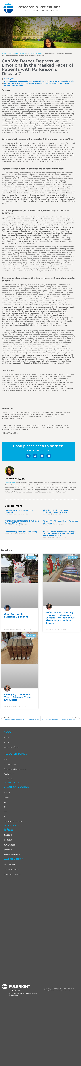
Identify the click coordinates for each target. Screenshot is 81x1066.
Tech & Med (8, 779)
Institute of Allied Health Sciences (21, 83)
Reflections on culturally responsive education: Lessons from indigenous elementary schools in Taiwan (60, 617)
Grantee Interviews (11, 870)
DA (5, 807)
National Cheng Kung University (46, 83)
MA (5, 802)
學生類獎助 (8, 840)
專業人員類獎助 (10, 845)
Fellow (6, 797)
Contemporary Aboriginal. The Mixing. (21, 532)
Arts (5, 759)
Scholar (7, 793)
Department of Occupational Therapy (18, 81)
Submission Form (11, 747)
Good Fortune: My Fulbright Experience (16, 615)
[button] (28, 456)
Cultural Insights (10, 764)
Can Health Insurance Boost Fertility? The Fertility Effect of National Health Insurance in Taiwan (59, 534)
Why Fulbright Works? (13, 874)
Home (4, 53)
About (6, 742)
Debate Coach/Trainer (13, 822)
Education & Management (15, 769)
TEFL (6, 812)
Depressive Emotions (42, 81)
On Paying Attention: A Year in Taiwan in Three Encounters (17, 697)
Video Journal (9, 865)
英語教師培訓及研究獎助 (13, 854)
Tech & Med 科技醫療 (35, 53)
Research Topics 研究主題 (17, 53)
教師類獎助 (8, 850)
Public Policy (9, 774)
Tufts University (17, 86)
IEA (5, 817)
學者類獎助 (8, 835)
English (54, 81)
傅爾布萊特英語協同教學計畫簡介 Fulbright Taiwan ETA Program (22, 522)
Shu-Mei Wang (10, 482)
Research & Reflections (38, 7)
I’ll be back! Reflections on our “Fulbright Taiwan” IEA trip (56, 511)
